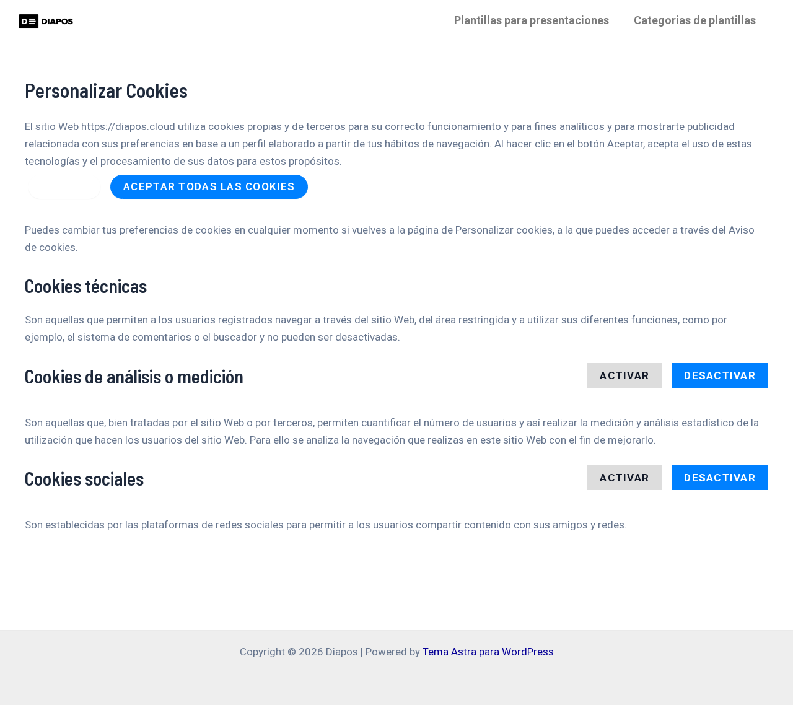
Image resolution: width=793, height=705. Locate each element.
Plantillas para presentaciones (531, 20)
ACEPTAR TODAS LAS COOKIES (209, 186)
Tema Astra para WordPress (488, 652)
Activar (624, 375)
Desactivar (720, 375)
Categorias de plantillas (695, 20)
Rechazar (64, 186)
